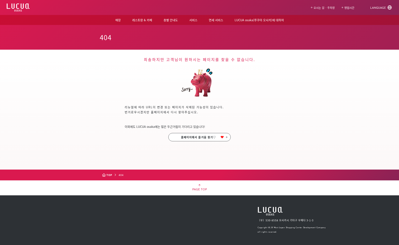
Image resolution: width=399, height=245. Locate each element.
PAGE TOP (199, 189)
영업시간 (349, 7)
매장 (118, 20)
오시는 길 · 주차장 (324, 7)
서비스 (193, 20)
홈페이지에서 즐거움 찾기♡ (198, 137)
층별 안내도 (171, 20)
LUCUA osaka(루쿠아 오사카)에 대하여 (259, 20)
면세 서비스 (216, 20)
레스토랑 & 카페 (142, 20)
